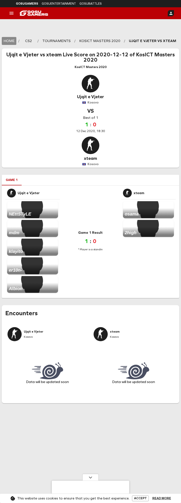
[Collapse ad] (90, 477)
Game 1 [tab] (12, 180)
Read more (161, 498)
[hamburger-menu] (11, 13)
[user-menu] (171, 13)
